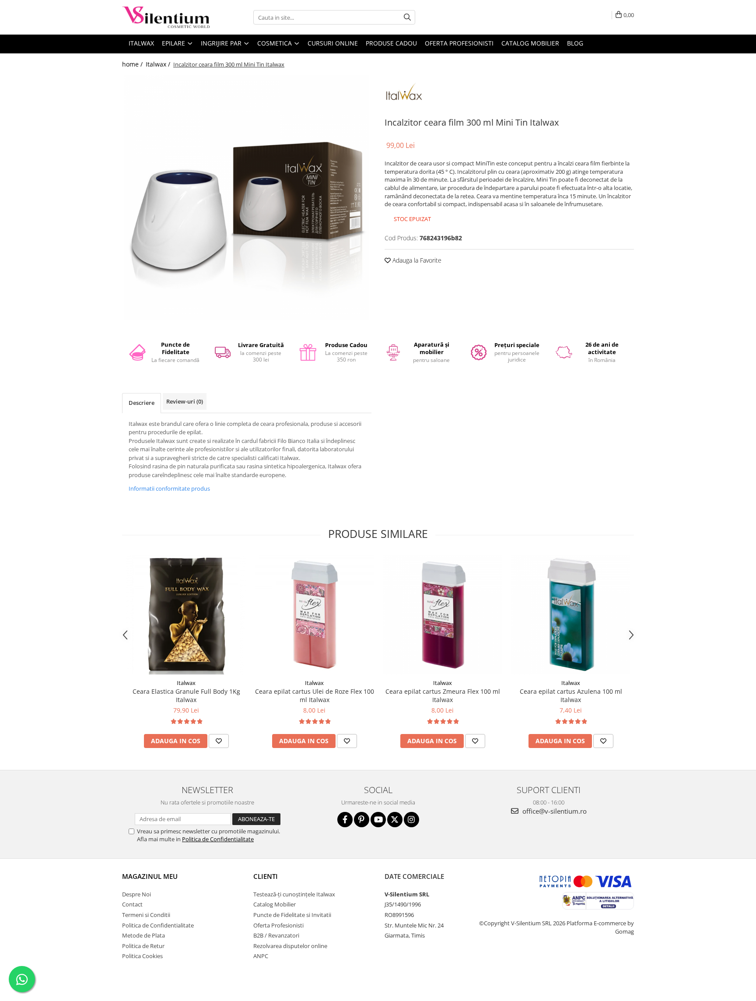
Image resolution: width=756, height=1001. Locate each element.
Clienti (265, 876)
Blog (575, 43)
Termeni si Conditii (146, 915)
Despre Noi (136, 894)
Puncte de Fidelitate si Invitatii (292, 915)
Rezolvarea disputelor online (290, 946)
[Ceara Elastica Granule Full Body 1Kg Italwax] (186, 614)
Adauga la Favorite (416, 260)
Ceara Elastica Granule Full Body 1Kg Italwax (186, 695)
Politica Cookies (142, 956)
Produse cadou (391, 43)
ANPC (260, 956)
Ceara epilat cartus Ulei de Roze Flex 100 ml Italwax (314, 695)
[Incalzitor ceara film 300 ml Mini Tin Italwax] (246, 197)
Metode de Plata (143, 935)
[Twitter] (394, 819)
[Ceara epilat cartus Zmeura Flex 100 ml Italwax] (442, 614)
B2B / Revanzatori (276, 935)
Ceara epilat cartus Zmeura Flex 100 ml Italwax (442, 695)
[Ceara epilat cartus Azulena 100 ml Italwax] (570, 614)
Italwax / (159, 64)
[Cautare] (407, 17)
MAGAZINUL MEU (150, 876)
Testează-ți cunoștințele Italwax (294, 894)
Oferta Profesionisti (459, 43)
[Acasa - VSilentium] (166, 17)
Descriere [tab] (141, 403)
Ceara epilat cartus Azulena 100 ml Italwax (571, 695)
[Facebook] (345, 819)
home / (133, 64)
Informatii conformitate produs (169, 488)
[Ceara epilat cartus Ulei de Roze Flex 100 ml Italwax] (314, 614)
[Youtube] (378, 819)
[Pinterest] (361, 819)
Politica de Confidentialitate (218, 839)
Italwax (186, 683)
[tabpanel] (246, 197)
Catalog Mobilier (530, 43)
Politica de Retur (143, 946)
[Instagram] (411, 819)
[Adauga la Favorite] (219, 741)
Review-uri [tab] (184, 401)
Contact (132, 904)
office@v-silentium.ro (554, 811)
